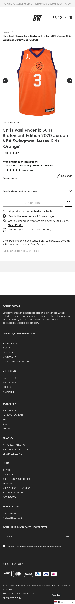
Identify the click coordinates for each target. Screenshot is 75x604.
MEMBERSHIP (9, 357)
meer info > (15, 224)
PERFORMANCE (11, 410)
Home (6, 32)
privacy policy (54, 546)
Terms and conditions (31, 546)
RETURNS (7, 483)
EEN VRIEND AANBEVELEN (16, 361)
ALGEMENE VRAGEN (13, 492)
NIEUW (6, 428)
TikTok (7, 387)
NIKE (5, 419)
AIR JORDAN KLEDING (14, 444)
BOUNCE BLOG (10, 343)
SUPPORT (8, 470)
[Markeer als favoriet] (68, 203)
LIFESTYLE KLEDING (12, 454)
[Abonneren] (68, 536)
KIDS (5, 424)
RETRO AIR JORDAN (13, 415)
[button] (64, 176)
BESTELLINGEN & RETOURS (16, 479)
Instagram (10, 382)
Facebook (9, 378)
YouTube (8, 391)
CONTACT (8, 352)
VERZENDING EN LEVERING (16, 488)
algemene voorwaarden (19, 593)
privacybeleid (12, 598)
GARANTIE (8, 474)
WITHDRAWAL (10, 497)
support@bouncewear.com (19, 333)
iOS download (10, 513)
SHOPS (6, 348)
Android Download (12, 518)
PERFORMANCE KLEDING (15, 449)
